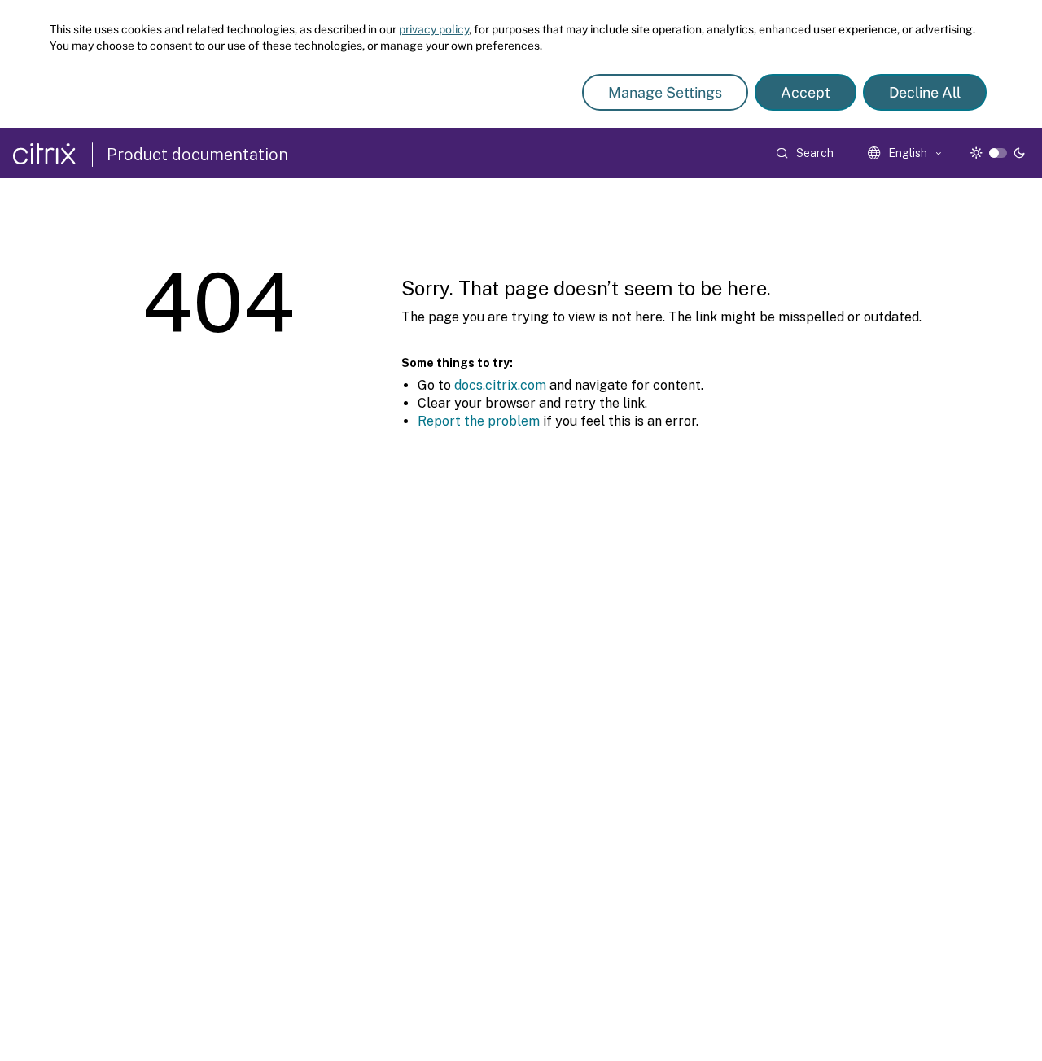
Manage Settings (665, 92)
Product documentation (197, 154)
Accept (805, 92)
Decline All (925, 92)
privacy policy (434, 29)
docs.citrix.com (500, 385)
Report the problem (479, 421)
